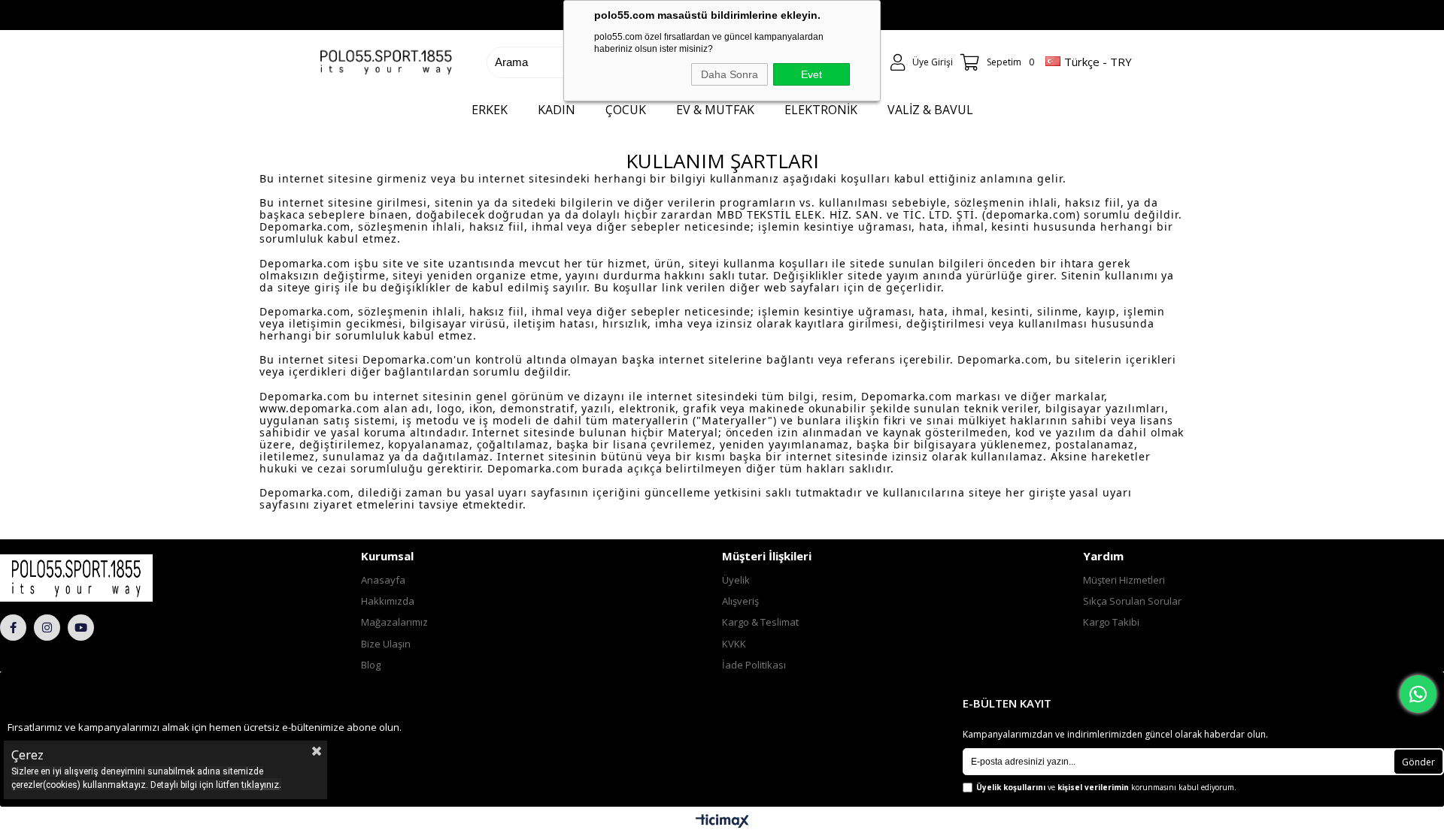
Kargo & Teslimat (760, 622)
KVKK (734, 643)
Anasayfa (383, 580)
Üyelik (736, 580)
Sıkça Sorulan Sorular (1132, 601)
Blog (371, 665)
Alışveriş (740, 601)
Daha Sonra (729, 74)
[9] (117, 577)
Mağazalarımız (394, 622)
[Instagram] (47, 627)
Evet (811, 74)
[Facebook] (13, 627)
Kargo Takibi (1111, 622)
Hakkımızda (387, 601)
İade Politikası (754, 665)
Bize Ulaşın (386, 643)
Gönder (1418, 762)
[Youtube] (81, 627)
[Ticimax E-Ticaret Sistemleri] (722, 821)
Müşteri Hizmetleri (1124, 580)
